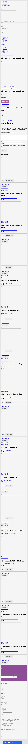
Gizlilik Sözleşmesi (7, 5)
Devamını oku (9, 180)
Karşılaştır (4, 105)
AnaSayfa (5, 37)
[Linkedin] (3, 689)
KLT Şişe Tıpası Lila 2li (6, 450)
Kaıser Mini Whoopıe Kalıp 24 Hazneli (9, 198)
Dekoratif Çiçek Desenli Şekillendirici (9, 86)
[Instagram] (3, 688)
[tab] (15, 120)
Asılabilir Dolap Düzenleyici (7, 283)
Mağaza (5, 4)
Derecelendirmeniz (5, 132)
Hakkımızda (5, 40)
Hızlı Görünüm (4, 188)
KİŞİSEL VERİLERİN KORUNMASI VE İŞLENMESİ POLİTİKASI (12, 720)
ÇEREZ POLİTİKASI (8, 723)
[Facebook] (3, 113)
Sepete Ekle (5, 101)
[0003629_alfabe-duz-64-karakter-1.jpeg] (12, 62)
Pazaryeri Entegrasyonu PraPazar (8, 729)
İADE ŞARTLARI (7, 724)
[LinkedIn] (3, 118)
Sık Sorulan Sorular (7, 712)
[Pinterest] (3, 115)
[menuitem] (5, 47)
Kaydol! (15, 677)
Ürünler (5, 38)
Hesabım (5, 1)
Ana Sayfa (3, 55)
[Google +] (3, 116)
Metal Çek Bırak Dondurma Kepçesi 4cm (9, 619)
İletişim (4, 41)
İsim (2, 141)
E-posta (3, 143)
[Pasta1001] (3, 44)
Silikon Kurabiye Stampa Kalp (7, 366)
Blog (4, 39)
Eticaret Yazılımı (10, 728)
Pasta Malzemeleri (9, 55)
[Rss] (3, 690)
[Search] (26, 21)
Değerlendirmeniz (5, 134)
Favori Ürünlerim (7, 2)
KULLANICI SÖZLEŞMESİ (9, 722)
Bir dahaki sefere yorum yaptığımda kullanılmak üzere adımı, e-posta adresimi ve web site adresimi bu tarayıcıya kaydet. (13, 147)
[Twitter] (3, 114)
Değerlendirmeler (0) (7, 120)
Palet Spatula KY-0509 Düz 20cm (8, 533)
